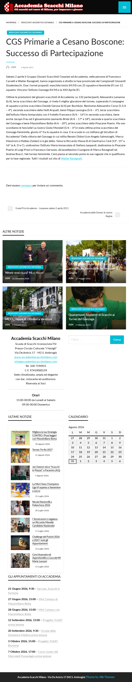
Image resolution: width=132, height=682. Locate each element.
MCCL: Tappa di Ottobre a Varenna (28, 319)
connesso (26, 185)
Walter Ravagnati (71, 158)
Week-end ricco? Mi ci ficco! (24, 272)
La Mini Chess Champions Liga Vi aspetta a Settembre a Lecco (46, 487)
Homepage (11, 23)
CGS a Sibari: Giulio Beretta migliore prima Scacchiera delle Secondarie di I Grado (94, 268)
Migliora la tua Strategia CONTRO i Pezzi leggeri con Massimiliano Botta (44, 435)
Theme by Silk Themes (100, 677)
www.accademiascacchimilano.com (35, 357)
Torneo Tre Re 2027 (42, 450)
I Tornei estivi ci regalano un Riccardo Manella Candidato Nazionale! (45, 522)
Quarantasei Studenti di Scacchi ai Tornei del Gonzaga (92, 317)
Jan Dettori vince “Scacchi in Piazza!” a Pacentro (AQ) (46, 469)
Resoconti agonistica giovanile (37, 23)
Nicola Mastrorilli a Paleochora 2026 (42, 504)
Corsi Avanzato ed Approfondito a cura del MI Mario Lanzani (46, 558)
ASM (13, 67)
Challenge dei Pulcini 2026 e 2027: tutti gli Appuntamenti (46, 540)
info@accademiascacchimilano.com (35, 361)
